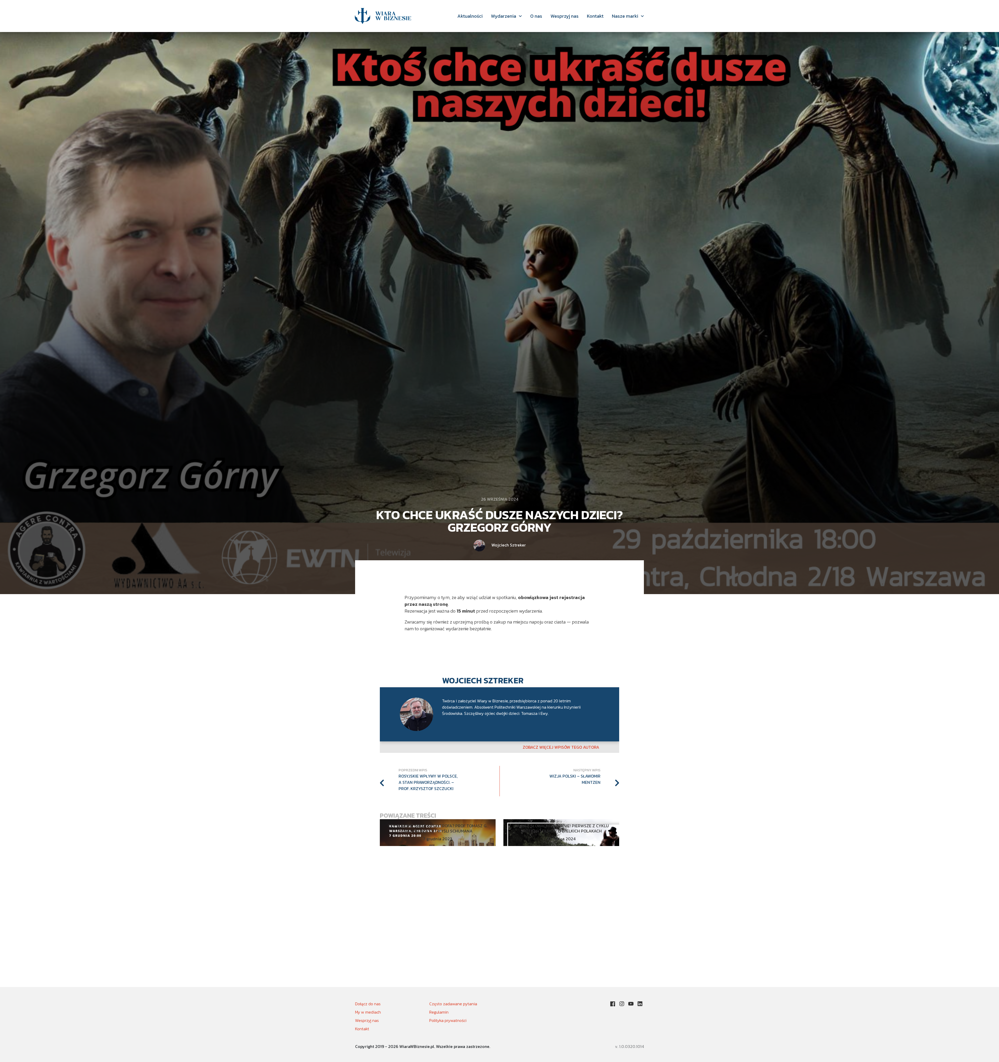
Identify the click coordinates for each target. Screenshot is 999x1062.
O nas (536, 16)
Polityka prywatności (447, 1020)
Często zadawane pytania (453, 1004)
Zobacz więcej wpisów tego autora (561, 747)
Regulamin (439, 1012)
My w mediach (368, 1012)
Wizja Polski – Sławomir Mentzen (574, 779)
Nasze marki (625, 16)
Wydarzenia (503, 16)
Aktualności (470, 16)
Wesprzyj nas (564, 16)
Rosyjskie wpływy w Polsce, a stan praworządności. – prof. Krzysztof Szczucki (428, 782)
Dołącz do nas (368, 1004)
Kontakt (595, 16)
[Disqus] (499, 920)
